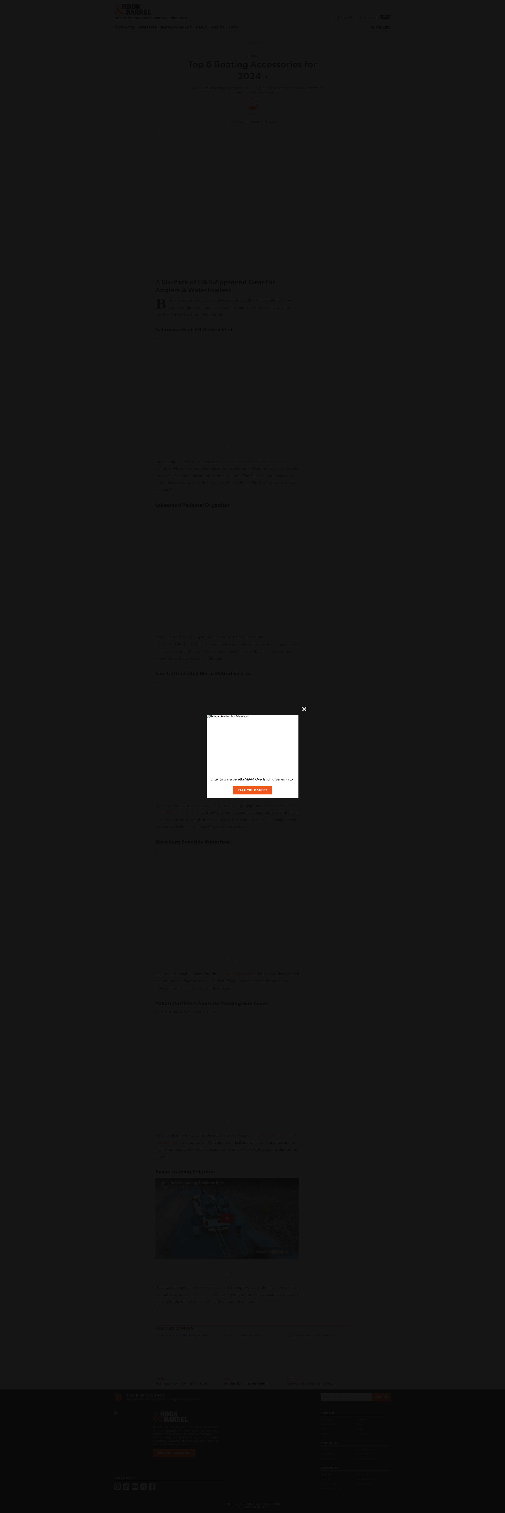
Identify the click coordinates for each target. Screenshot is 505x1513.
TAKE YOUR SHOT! (252, 790)
